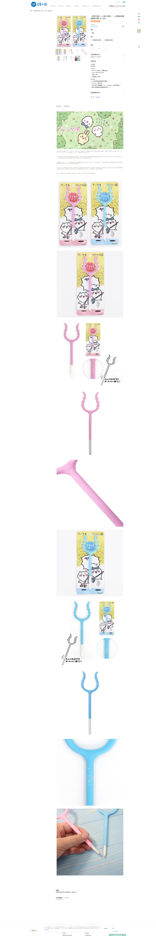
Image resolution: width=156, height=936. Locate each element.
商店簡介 (64, 933)
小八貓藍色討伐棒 (108, 40)
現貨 (93, 33)
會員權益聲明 (88, 935)
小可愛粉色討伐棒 (96, 40)
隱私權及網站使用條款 (67, 935)
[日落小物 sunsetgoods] (39, 4)
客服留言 (87, 933)
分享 (93, 97)
